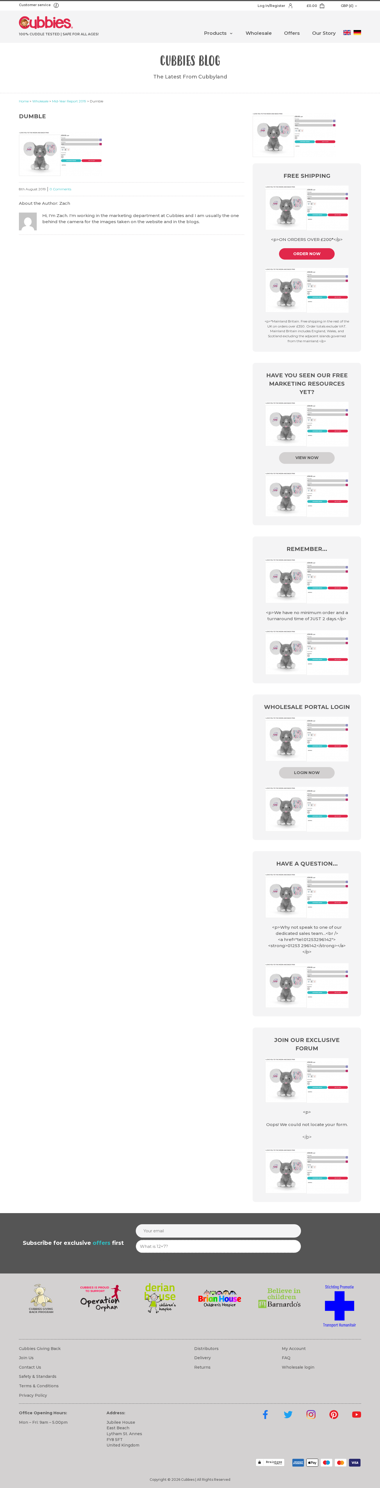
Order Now (306, 253)
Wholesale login (298, 1367)
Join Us (26, 1357)
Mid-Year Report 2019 (69, 101)
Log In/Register (272, 6)
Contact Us (30, 1367)
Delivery (202, 1357)
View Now (307, 457)
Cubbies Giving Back (40, 1348)
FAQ (286, 1357)
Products (215, 33)
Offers (292, 33)
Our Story (324, 33)
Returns (202, 1367)
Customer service (35, 5)
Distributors (206, 1348)
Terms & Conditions (39, 1385)
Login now (307, 772)
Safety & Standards (37, 1376)
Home (24, 101)
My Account (294, 1348)
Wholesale (259, 33)
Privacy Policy (33, 1395)
